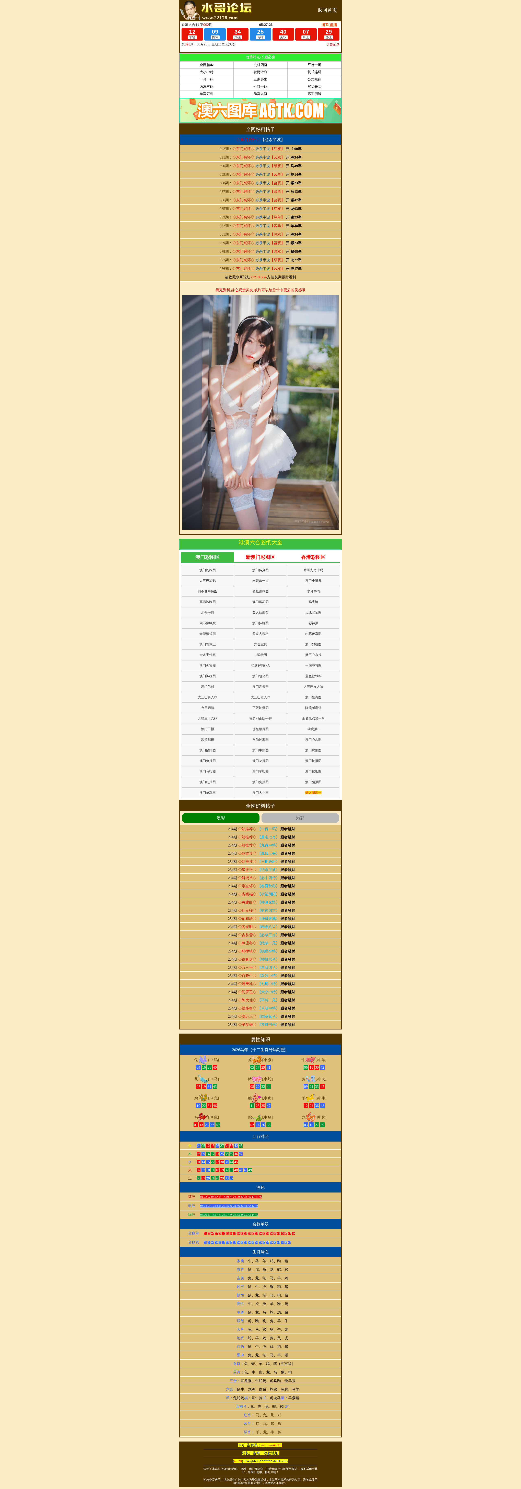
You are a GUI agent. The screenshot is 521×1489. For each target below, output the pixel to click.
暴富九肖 (260, 94)
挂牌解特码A (260, 665)
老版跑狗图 (260, 591)
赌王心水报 (313, 655)
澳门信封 (207, 686)
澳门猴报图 (313, 771)
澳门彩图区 (207, 557)
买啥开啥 (314, 87)
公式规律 (314, 79)
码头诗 (313, 602)
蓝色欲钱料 (313, 676)
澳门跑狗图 (207, 570)
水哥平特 (207, 612)
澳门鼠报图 (207, 750)
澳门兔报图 (207, 761)
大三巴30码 (207, 580)
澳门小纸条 (313, 580)
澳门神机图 (207, 676)
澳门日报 (207, 729)
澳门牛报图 (260, 750)
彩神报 (313, 623)
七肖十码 (260, 87)
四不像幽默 (207, 623)
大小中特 (206, 72)
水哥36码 (313, 591)
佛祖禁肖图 (260, 729)
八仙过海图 (260, 739)
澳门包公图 (260, 676)
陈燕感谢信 (313, 708)
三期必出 (260, 79)
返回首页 (327, 10)
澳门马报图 (207, 771)
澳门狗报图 (260, 782)
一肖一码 (206, 79)
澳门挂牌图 (260, 623)
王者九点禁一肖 (313, 718)
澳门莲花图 (260, 602)
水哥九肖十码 (313, 570)
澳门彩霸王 (207, 644)
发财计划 (260, 72)
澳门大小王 (260, 792)
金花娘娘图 (207, 633)
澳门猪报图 (313, 782)
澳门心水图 (313, 739)
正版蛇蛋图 (260, 708)
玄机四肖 (260, 65)
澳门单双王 (207, 792)
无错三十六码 (207, 718)
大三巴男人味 (207, 697)
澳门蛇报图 (313, 761)
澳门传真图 (260, 570)
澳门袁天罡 (260, 686)
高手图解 (314, 94)
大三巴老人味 (260, 697)
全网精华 (206, 65)
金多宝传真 (207, 655)
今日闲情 (207, 708)
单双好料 (206, 94)
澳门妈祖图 (313, 644)
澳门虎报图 (313, 750)
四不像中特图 (207, 591)
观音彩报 (207, 739)
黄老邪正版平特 (260, 718)
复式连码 (314, 72)
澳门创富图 (207, 665)
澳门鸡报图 (207, 782)
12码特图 (260, 655)
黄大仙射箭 (260, 612)
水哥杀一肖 (260, 580)
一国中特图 (313, 665)
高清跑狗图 (207, 602)
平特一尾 (314, 65)
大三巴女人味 (313, 686)
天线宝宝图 (313, 612)
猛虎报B (314, 729)
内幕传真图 (313, 633)
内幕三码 (206, 87)
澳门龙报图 (260, 761)
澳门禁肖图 (313, 697)
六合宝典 (260, 644)
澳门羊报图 (260, 771)
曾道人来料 (260, 633)
